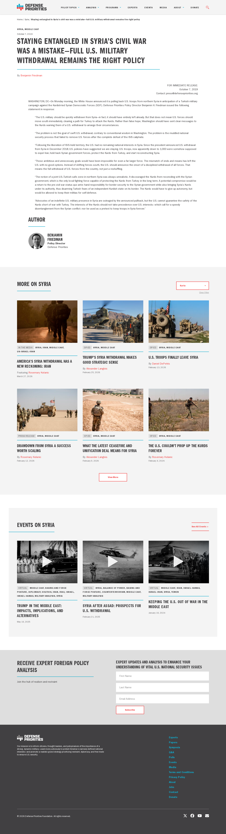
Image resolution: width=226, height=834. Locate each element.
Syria (27, 19)
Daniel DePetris (161, 363)
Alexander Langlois (97, 368)
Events (148, 7)
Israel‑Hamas (25, 596)
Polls (172, 757)
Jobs (171, 787)
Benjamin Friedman (31, 75)
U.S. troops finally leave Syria (173, 357)
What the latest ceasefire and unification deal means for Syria (110, 448)
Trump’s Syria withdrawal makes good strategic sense (109, 359)
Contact (173, 792)
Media (163, 7)
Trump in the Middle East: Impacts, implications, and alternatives (40, 610)
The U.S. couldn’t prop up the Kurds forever (178, 448)
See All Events (199, 526)
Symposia (174, 747)
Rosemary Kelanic (38, 372)
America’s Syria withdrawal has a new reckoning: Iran (44, 363)
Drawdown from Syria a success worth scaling (44, 448)
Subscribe (130, 710)
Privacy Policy (177, 777)
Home (20, 19)
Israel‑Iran (156, 592)
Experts (132, 7)
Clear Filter (204, 292)
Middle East (32, 29)
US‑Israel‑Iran (26, 351)
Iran (45, 347)
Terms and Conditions (181, 772)
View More (113, 477)
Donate (195, 7)
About (172, 782)
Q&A (171, 752)
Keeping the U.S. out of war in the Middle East (178, 604)
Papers (173, 742)
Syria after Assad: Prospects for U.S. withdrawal (112, 608)
